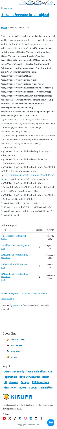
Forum (33, 387)
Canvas (13, 382)
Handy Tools (15, 351)
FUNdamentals (40, 382)
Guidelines (25, 293)
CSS (50, 371)
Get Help (14, 357)
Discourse (17, 305)
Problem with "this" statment (14, 264)
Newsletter (46, 387)
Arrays (25, 382)
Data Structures (29, 377)
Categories (13, 293)
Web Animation (36, 371)
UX (5, 382)
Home (4, 293)
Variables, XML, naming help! (15, 245)
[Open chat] (50, 422)
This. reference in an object (25, 15)
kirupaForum (6, 8)
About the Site (16, 345)
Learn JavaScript (14, 371)
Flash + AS (10, 387)
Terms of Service (39, 293)
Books (23, 387)
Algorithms (10, 377)
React (45, 377)
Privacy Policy (7, 298)
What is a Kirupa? (18, 340)
